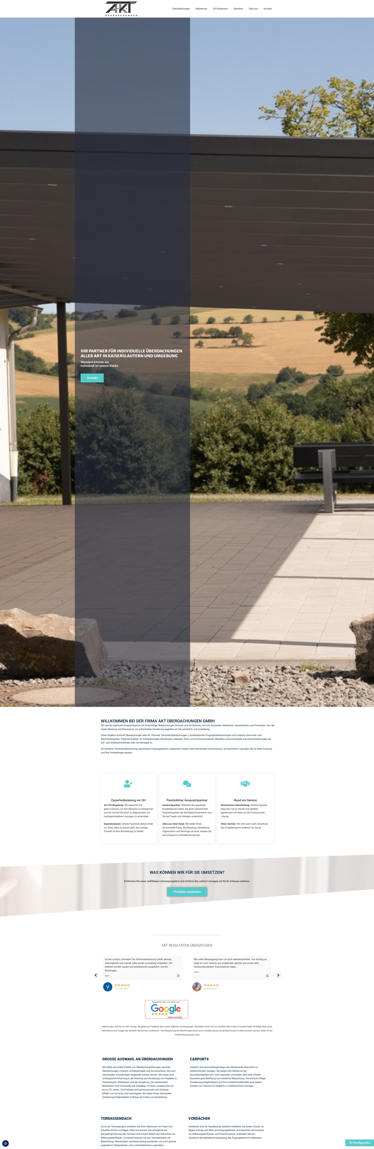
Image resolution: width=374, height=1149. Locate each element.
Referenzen (201, 8)
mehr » (108, 972)
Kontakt (268, 8)
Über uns (253, 8)
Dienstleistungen (181, 8)
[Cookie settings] (5, 1143)
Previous (95, 975)
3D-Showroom (220, 8)
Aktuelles (238, 8)
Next (278, 975)
